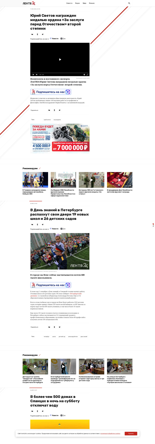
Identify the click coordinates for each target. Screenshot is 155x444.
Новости (69, 3)
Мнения (91, 3)
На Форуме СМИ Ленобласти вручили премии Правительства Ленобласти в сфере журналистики (63, 193)
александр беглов (73, 336)
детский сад (62, 336)
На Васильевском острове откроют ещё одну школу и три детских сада (91, 379)
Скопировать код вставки (83, 78)
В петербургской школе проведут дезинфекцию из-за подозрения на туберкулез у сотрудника (63, 379)
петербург (46, 336)
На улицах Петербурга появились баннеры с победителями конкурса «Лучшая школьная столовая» (119, 379)
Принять (131, 433)
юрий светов (47, 119)
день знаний (84, 336)
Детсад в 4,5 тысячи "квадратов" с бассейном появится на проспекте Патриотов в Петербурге (33, 379)
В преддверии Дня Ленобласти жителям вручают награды (119, 191)
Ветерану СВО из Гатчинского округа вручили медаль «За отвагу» (91, 192)
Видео (77, 3)
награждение (57, 119)
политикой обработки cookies (110, 433)
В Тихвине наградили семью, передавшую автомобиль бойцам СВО (34, 192)
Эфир (84, 3)
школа (54, 336)
